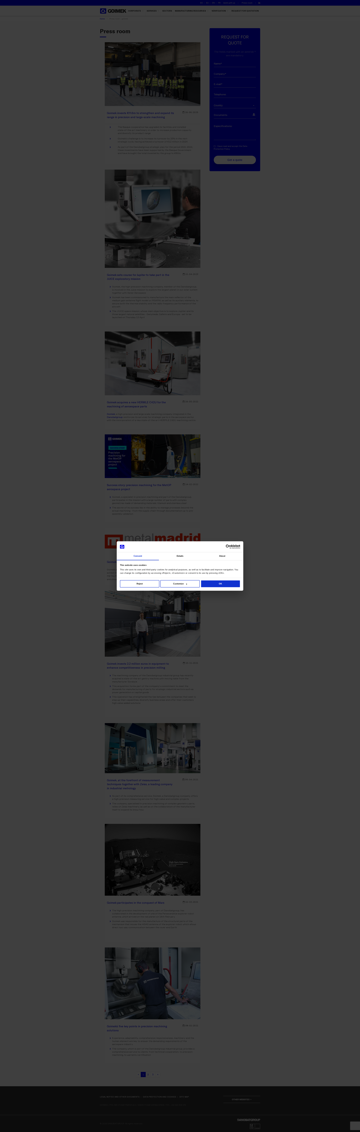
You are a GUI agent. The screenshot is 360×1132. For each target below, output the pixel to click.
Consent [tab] (138, 556)
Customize (178, 584)
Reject (140, 584)
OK (220, 584)
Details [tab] (180, 556)
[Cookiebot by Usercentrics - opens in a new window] (228, 547)
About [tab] (222, 556)
